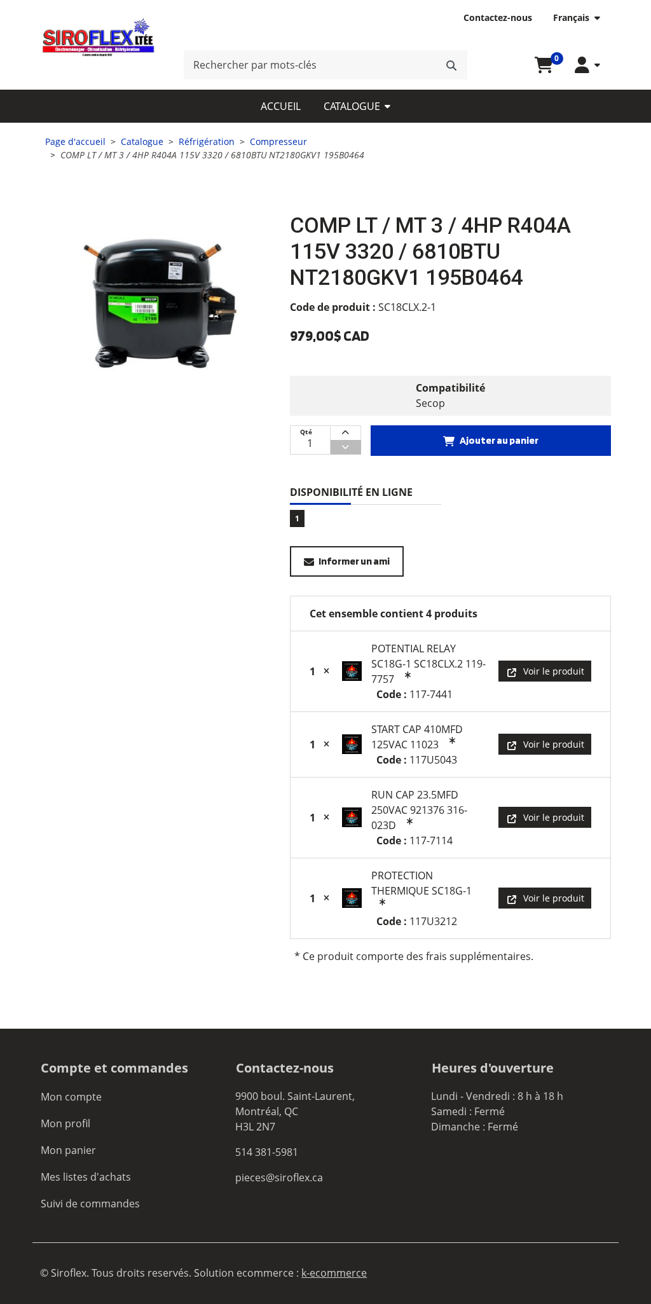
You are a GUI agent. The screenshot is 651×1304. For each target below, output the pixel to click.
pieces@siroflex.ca (279, 1177)
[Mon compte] (587, 65)
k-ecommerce (334, 1273)
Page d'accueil (75, 141)
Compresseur (278, 141)
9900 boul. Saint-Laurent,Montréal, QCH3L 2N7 (295, 1111)
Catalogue (352, 106)
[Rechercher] (451, 65)
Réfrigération (207, 141)
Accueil (281, 106)
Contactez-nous (497, 17)
